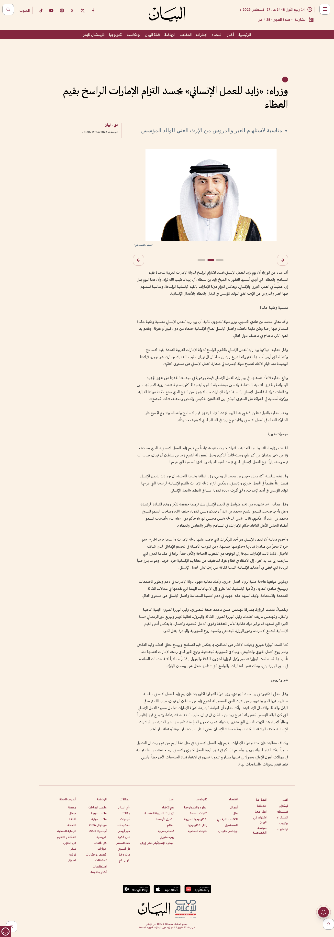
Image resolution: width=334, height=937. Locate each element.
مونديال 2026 (98, 825)
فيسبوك (282, 811)
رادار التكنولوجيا (197, 825)
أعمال (234, 807)
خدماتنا (262, 805)
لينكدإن (283, 805)
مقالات (126, 813)
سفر (73, 848)
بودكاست (134, 34)
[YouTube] (51, 10)
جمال (72, 813)
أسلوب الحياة (67, 799)
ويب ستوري (167, 837)
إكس (285, 799)
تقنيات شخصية (197, 831)
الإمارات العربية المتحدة (159, 813)
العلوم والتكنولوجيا (195, 807)
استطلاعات (100, 866)
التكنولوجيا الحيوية (195, 819)
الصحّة (71, 825)
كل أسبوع (124, 848)
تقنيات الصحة (198, 813)
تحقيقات (101, 860)
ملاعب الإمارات (98, 807)
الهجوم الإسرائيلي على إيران (157, 843)
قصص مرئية (166, 831)
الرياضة (169, 34)
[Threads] (72, 10)
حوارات (102, 848)
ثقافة (72, 819)
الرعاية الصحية (66, 831)
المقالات (186, 34)
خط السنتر (123, 843)
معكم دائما (123, 825)
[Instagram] (62, 10)
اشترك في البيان (260, 820)
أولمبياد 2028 (98, 831)
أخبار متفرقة (98, 872)
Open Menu (325, 9)
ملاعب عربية (99, 813)
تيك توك (283, 829)
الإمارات (201, 34)
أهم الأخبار (168, 807)
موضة (72, 807)
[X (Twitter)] (83, 10)
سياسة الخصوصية (260, 830)
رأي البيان (124, 807)
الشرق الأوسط (165, 819)
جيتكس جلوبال (228, 831)
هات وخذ (124, 854)
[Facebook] (93, 10)
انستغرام (282, 817)
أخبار (230, 34)
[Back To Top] (328, 924)
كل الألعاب (100, 843)
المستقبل (231, 825)
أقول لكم (124, 860)
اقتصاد (217, 34)
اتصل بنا (261, 799)
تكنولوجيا (115, 34)
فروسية (102, 837)
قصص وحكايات (96, 854)
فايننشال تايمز (94, 34)
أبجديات (125, 819)
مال (235, 813)
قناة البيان (152, 34)
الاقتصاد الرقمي (227, 819)
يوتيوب (283, 823)
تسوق (72, 860)
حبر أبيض (124, 831)
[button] (282, 260)
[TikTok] (41, 10)
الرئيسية (244, 34)
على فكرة (124, 837)
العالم (170, 825)
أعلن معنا (261, 811)
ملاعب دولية (99, 819)
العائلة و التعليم (66, 837)
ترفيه (72, 854)
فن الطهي (69, 843)
